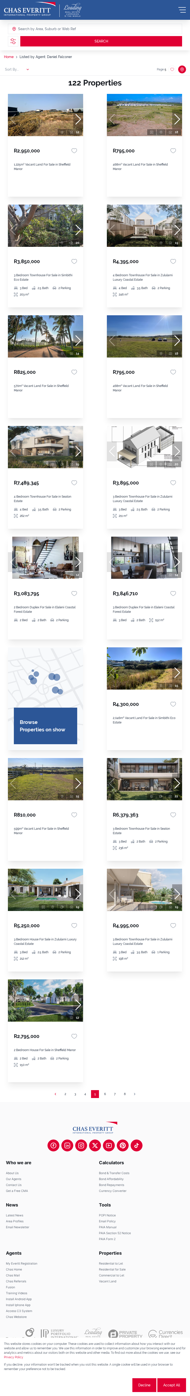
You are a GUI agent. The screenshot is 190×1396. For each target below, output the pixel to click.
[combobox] (37, 29)
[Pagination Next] (135, 1094)
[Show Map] (182, 69)
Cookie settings (112, 1385)
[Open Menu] (182, 10)
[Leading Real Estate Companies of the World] (73, 10)
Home (9, 57)
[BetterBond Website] (20, 1334)
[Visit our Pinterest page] (123, 1145)
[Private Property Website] (125, 1334)
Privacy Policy (13, 1357)
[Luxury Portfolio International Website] (59, 1334)
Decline (144, 1385)
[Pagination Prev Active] (55, 1094)
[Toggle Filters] (13, 41)
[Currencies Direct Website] (165, 1334)
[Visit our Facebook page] (53, 1145)
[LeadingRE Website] (93, 1334)
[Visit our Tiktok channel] (136, 1145)
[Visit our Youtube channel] (109, 1145)
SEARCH (101, 41)
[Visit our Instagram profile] (81, 1145)
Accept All (171, 1385)
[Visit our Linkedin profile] (67, 1145)
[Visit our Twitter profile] (95, 1145)
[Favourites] (74, 151)
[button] (78, 119)
